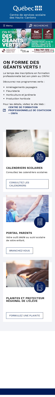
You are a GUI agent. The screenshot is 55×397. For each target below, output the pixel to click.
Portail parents (19, 233)
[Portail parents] (27, 208)
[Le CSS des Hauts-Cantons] (27, 8)
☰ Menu (8, 25)
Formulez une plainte (24, 315)
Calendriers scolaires (24, 167)
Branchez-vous (19, 250)
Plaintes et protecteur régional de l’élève (25, 299)
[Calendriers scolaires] (27, 143)
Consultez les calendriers (19, 184)
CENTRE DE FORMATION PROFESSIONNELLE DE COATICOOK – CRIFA (29, 110)
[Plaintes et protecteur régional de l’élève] (27, 273)
